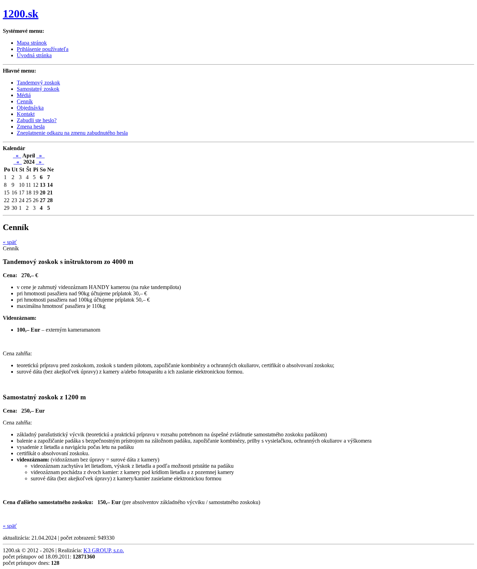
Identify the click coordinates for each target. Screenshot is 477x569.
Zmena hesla (31, 127)
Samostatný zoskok (38, 89)
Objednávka (30, 108)
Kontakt (26, 114)
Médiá (24, 95)
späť (10, 242)
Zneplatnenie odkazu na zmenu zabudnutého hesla (72, 133)
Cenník (25, 101)
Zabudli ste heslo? (37, 120)
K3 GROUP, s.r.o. (103, 550)
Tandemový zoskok (38, 83)
